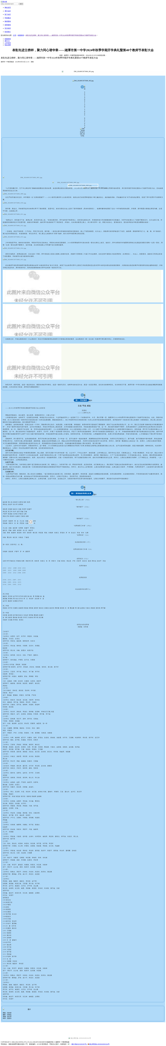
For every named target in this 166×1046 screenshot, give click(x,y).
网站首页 (8, 7)
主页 (14, 35)
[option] (32, 62)
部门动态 (8, 14)
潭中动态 (8, 11)
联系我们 (8, 32)
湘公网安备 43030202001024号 (99, 1044)
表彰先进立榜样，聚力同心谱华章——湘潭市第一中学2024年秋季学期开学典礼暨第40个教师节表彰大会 (61, 35)
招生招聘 (8, 45)
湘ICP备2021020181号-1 (79, 1044)
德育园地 (8, 25)
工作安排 (8, 43)
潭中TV (7, 41)
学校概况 (8, 18)
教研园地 (8, 21)
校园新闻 (21, 35)
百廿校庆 (8, 28)
